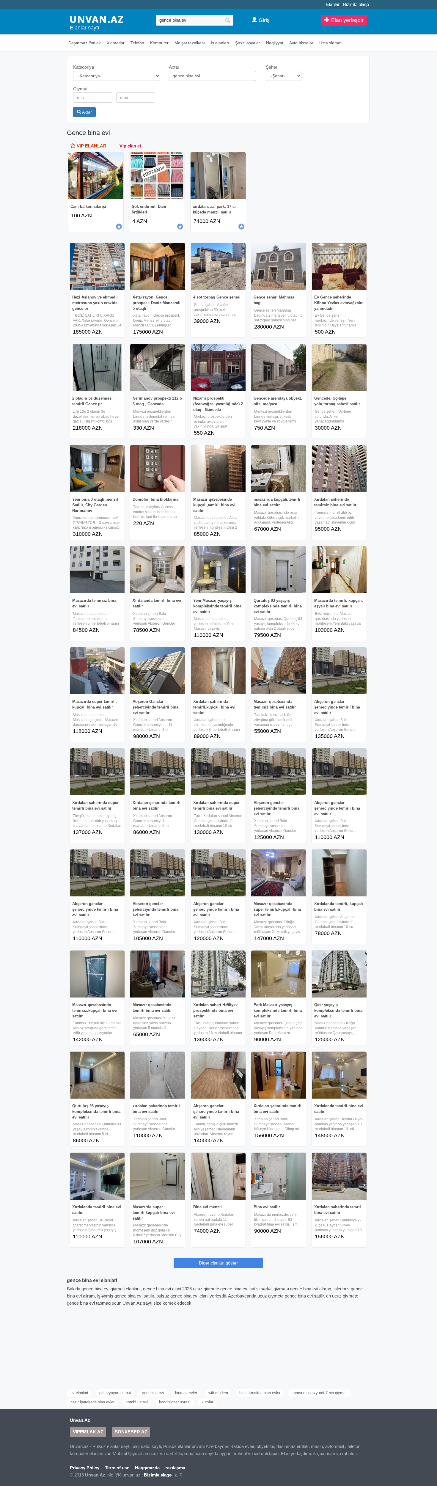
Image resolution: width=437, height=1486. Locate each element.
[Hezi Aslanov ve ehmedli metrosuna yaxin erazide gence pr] (97, 266)
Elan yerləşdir (347, 20)
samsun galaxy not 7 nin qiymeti (320, 1393)
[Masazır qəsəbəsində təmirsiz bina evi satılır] (278, 670)
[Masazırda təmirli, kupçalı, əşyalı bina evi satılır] (339, 569)
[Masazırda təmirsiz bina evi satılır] (97, 569)
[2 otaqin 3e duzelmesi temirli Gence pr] (97, 367)
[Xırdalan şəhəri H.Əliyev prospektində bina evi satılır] (218, 974)
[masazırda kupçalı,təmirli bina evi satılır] (278, 468)
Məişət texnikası (190, 42)
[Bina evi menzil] (218, 1176)
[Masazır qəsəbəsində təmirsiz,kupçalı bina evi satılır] (97, 974)
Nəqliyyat (274, 42)
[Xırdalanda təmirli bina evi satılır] (157, 569)
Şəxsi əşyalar (247, 42)
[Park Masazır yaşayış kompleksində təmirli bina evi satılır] (278, 974)
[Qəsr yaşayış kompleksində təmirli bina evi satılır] (339, 974)
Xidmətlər (116, 42)
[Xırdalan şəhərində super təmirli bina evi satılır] (97, 771)
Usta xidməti (330, 42)
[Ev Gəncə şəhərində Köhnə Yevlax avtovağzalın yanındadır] (339, 266)
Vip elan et (130, 145)
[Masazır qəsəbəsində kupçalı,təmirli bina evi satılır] (218, 468)
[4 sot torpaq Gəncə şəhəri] (218, 266)
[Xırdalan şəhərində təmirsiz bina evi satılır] (339, 468)
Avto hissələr (301, 42)
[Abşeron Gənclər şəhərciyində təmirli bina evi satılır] (157, 670)
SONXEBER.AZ (131, 1431)
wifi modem (218, 1393)
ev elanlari (79, 1393)
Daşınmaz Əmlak (84, 42)
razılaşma (175, 1467)
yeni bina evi (153, 1393)
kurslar (207, 1402)
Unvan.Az (80, 1420)
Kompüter (159, 42)
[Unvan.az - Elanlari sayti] (96, 18)
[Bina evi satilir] (278, 1176)
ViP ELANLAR (91, 145)
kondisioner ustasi (174, 1402)
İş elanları (220, 42)
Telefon (137, 42)
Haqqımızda (147, 1467)
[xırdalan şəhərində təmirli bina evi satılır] (157, 1075)
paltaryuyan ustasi (115, 1393)
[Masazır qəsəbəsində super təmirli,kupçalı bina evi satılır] (278, 872)
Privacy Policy (84, 1467)
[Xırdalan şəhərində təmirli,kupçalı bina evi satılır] (218, 670)
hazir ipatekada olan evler (92, 1402)
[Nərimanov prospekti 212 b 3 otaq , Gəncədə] (157, 367)
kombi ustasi (137, 1402)
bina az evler (186, 1393)
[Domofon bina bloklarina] (157, 468)
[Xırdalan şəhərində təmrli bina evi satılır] (339, 1176)
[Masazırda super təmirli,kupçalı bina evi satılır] (157, 1176)
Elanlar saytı (84, 28)
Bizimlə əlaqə (356, 4)
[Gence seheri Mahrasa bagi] (278, 266)
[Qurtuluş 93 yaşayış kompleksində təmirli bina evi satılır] (278, 569)
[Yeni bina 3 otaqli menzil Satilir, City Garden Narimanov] (97, 468)
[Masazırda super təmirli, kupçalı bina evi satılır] (97, 670)
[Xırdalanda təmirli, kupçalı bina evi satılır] (339, 872)
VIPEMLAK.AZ (88, 1431)
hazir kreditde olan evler (259, 1393)
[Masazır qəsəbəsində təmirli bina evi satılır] (157, 974)
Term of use (117, 1467)
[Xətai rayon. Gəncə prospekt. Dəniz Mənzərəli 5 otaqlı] (157, 266)
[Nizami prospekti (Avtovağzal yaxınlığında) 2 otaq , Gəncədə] (218, 367)
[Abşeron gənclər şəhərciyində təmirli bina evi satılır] (339, 670)
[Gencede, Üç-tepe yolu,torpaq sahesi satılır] (339, 367)
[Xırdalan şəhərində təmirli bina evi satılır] (157, 771)
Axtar (86, 112)
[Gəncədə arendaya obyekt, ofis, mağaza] (278, 367)
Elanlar (332, 4)
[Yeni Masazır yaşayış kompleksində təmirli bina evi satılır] (218, 569)
